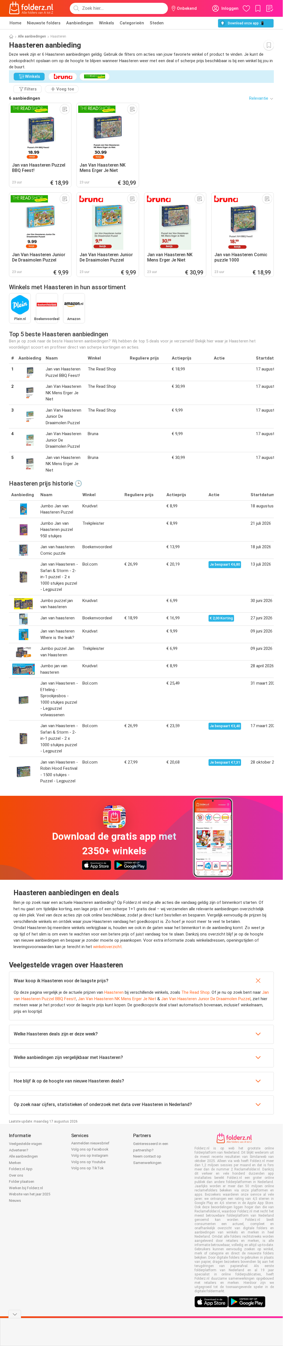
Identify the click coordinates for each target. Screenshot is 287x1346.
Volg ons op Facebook (89, 1149)
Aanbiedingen (79, 22)
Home (15, 22)
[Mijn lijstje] (269, 8)
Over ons (16, 1175)
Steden (157, 22)
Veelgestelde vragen (25, 1144)
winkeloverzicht (107, 946)
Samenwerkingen (147, 1163)
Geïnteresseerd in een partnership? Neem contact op (150, 1150)
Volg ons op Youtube (88, 1162)
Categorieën (132, 22)
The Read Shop (195, 992)
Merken (15, 1163)
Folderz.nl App (21, 1169)
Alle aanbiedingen (32, 36)
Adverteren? (18, 1150)
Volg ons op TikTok (87, 1168)
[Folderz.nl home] (31, 8)
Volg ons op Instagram (89, 1155)
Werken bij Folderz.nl (26, 1188)
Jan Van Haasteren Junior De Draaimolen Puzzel (206, 998)
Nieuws (15, 1200)
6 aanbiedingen (24, 98)
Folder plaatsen (21, 1181)
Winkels (106, 22)
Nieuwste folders (44, 22)
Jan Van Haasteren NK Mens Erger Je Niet (117, 998)
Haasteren (114, 992)
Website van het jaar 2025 (29, 1194)
